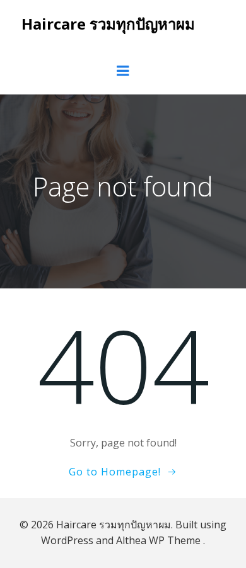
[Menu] (123, 71)
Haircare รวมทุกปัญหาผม (108, 23)
